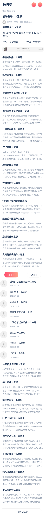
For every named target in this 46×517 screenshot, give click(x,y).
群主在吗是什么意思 (12, 400)
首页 (4, 11)
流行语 (7, 5)
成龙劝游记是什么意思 (13, 436)
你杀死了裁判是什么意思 (14, 201)
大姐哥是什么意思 (11, 183)
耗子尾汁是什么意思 (12, 75)
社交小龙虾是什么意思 (13, 418)
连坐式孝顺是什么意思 (13, 219)
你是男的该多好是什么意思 (15, 111)
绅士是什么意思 (10, 382)
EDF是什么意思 (10, 147)
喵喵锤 (16, 22)
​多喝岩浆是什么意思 (12, 454)
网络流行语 (23, 512)
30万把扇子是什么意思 (13, 364)
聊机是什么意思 (10, 165)
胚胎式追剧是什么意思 (13, 129)
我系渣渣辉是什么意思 (13, 472)
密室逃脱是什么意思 (12, 57)
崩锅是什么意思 (10, 237)
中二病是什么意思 (11, 490)
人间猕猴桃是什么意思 (13, 254)
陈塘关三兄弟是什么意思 (14, 93)
